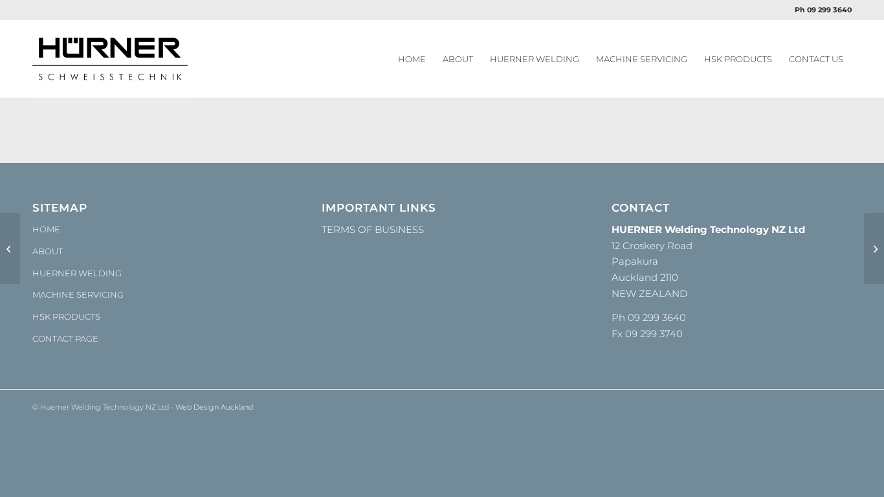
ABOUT (47, 251)
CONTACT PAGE (65, 338)
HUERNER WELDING (77, 273)
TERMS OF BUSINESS (373, 229)
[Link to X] (822, 405)
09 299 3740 (654, 333)
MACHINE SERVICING (78, 294)
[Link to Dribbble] (842, 405)
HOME (46, 229)
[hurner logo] (110, 59)
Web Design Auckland (214, 407)
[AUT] (10, 248)
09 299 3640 (657, 317)
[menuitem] (412, 59)
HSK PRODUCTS (66, 316)
